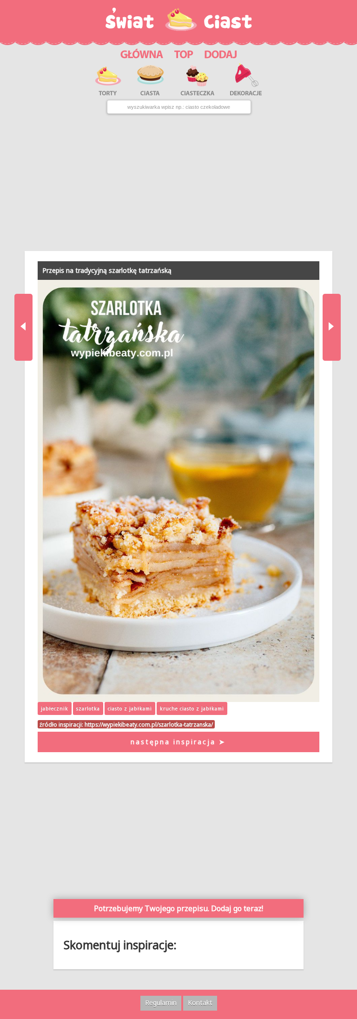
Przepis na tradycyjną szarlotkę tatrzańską (107, 270)
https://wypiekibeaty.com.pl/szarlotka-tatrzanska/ (149, 724)
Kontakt (200, 1002)
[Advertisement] (178, 182)
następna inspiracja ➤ (178, 741)
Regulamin (161, 1002)
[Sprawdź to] (183, 53)
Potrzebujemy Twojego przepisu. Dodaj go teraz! (178, 908)
